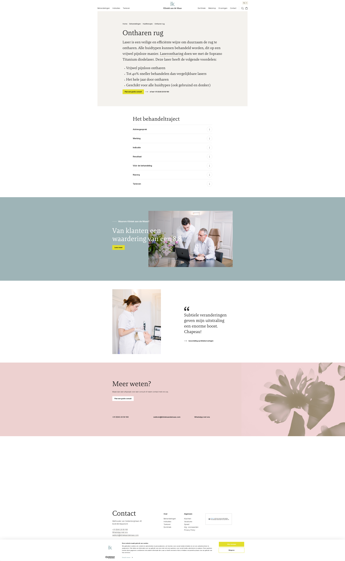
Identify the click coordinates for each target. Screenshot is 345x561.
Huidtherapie (148, 24)
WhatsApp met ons (202, 417)
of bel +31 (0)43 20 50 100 (159, 92)
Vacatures (188, 522)
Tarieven (126, 8)
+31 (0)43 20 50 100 (120, 417)
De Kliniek (202, 8)
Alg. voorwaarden (191, 527)
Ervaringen (223, 8)
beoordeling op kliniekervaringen (201, 341)
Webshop (212, 8)
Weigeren (231, 550)
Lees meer (118, 247)
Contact (233, 8)
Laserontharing (171, 53)
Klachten (187, 519)
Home (125, 24)
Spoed (186, 524)
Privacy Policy (189, 530)
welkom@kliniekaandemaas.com (166, 417)
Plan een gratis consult (133, 92)
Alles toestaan (231, 544)
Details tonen (126, 557)
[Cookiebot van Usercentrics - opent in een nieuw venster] (110, 557)
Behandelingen (103, 8)
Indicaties (116, 8)
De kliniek (167, 527)
